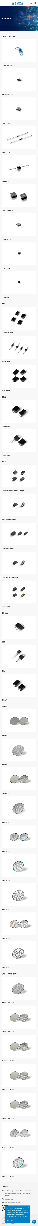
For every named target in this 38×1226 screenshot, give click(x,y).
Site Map (4, 1223)
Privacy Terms (23, 1216)
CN (31, 3)
